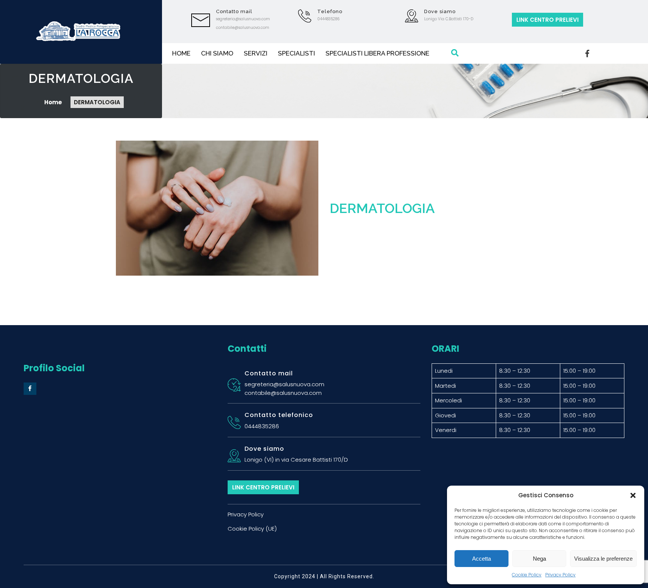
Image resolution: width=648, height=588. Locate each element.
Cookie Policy (527, 575)
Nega (539, 558)
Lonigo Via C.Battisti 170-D (448, 19)
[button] (633, 495)
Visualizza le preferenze (603, 558)
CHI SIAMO (217, 53)
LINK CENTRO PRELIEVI (547, 20)
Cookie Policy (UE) (252, 528)
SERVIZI (255, 53)
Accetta (481, 558)
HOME (181, 53)
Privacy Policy (560, 575)
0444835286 (328, 19)
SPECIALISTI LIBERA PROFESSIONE (377, 53)
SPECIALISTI (296, 53)
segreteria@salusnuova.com (243, 19)
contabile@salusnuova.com (242, 27)
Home (53, 102)
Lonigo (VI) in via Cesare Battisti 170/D (296, 460)
